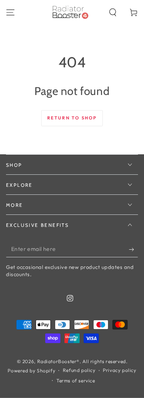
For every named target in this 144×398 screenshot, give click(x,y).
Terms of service (75, 381)
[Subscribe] (133, 249)
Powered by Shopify (31, 371)
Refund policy (79, 370)
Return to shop (72, 118)
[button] (112, 12)
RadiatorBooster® (58, 361)
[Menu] (10, 12)
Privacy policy (119, 370)
